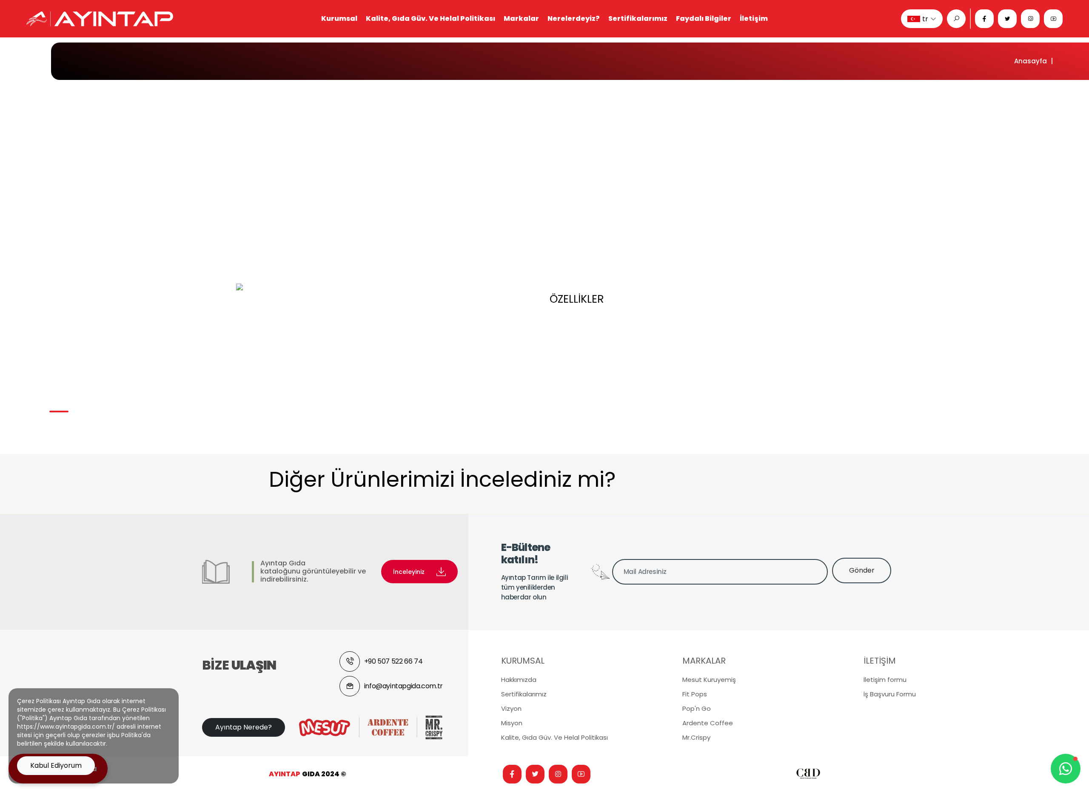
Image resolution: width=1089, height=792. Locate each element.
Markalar (521, 18)
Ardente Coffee (707, 722)
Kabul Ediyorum (56, 765)
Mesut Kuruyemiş (709, 679)
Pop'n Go (696, 708)
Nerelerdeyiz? (573, 18)
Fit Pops (694, 694)
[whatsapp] (1065, 768)
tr (925, 19)
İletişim (754, 18)
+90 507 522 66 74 (393, 661)
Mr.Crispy (696, 737)
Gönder (862, 570)
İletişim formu (885, 679)
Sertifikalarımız (637, 18)
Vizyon (511, 708)
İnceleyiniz (409, 572)
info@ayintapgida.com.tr (403, 686)
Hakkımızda (518, 679)
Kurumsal (339, 18)
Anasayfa (1030, 61)
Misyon (511, 722)
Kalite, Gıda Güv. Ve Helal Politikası (430, 18)
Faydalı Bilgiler (703, 18)
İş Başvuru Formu (890, 694)
